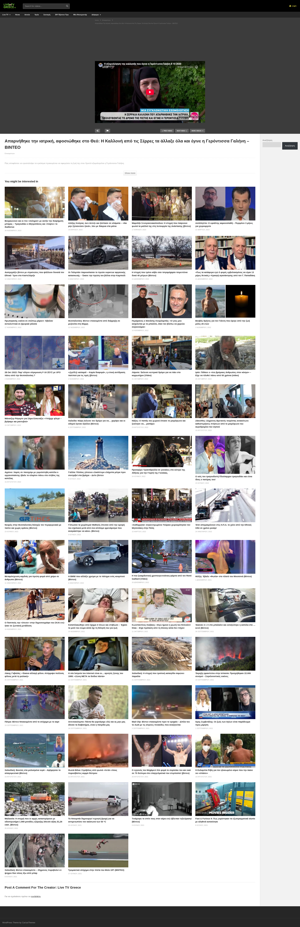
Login (293, 6)
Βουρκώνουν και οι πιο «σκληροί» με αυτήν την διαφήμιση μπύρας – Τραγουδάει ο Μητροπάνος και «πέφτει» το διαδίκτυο (34, 224)
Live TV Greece (69, 887)
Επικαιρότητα (10, 153)
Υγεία (37, 15)
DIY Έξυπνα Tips (62, 15)
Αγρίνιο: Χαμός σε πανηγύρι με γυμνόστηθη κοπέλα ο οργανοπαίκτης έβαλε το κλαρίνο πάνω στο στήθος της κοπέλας (32, 475)
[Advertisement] (150, 43)
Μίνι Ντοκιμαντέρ (80, 15)
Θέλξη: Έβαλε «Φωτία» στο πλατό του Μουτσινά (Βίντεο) (223, 576)
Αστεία (27, 15)
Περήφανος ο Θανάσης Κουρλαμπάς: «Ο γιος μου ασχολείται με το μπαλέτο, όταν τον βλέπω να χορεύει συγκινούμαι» (158, 324)
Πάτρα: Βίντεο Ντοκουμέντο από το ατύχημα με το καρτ (32, 722)
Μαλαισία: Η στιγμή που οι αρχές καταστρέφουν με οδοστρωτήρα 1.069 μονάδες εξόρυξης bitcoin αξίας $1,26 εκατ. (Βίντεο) (33, 821)
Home (17, 15)
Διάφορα (95, 15)
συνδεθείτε (36, 896)
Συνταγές (47, 15)
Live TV (5, 15)
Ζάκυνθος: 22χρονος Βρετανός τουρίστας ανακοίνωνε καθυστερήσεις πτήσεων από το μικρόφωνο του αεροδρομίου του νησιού (222, 424)
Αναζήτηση (267, 140)
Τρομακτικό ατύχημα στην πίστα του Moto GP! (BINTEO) (96, 870)
